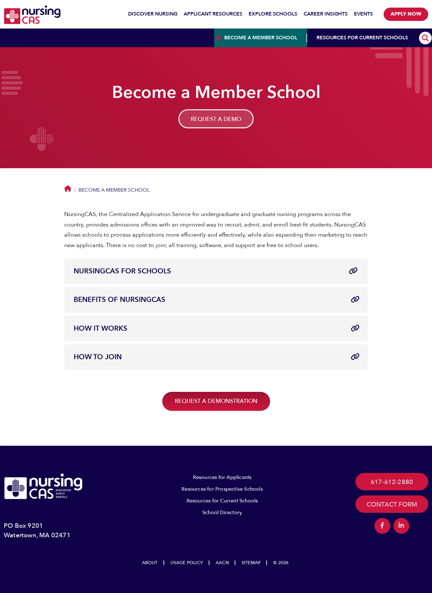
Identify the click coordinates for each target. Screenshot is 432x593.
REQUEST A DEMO (216, 119)
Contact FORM (392, 504)
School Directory (222, 512)
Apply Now (406, 13)
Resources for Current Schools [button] (362, 37)
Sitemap (251, 563)
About (150, 563)
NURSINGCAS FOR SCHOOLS (122, 271)
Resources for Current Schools (222, 500)
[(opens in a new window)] (382, 526)
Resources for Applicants (222, 477)
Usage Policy (186, 563)
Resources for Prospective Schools (222, 489)
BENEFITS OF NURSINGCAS (119, 299)
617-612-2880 (392, 482)
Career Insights (326, 13)
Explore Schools (273, 13)
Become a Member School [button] (260, 37)
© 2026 (280, 563)
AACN (222, 563)
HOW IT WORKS (100, 328)
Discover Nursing (152, 13)
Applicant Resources (213, 13)
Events (363, 13)
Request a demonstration (216, 401)
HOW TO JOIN (98, 357)
